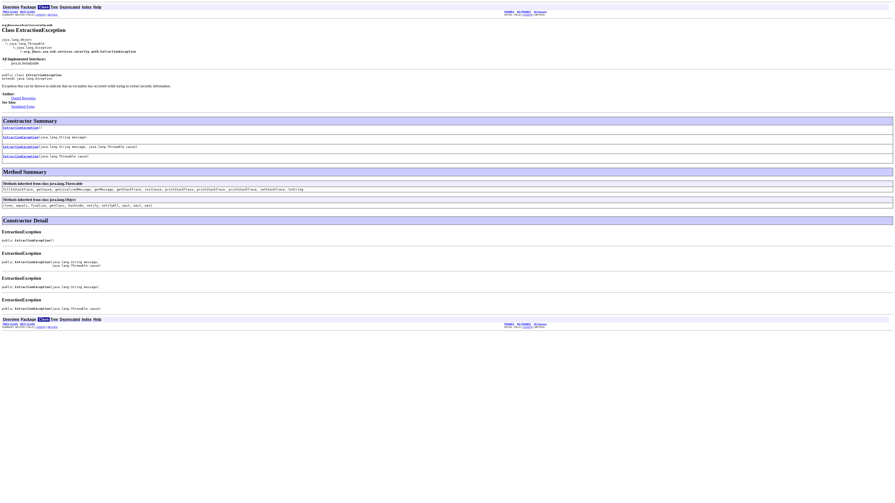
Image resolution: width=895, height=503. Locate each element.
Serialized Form (22, 107)
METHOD (53, 15)
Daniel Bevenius (23, 98)
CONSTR (40, 15)
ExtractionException (20, 127)
